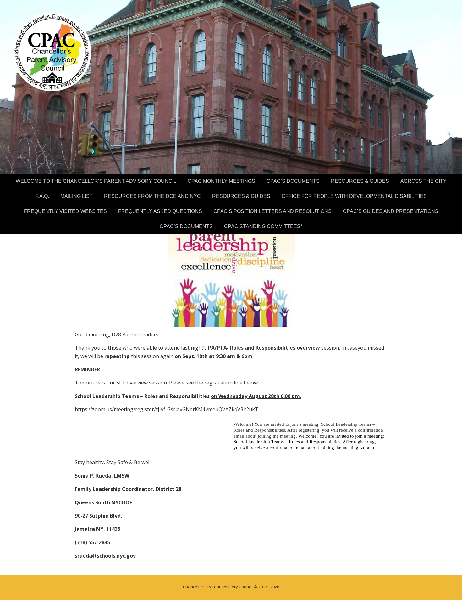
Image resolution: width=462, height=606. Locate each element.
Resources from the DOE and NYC (152, 196)
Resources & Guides (360, 181)
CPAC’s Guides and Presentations (390, 211)
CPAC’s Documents (293, 181)
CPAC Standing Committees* (263, 226)
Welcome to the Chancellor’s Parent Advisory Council (96, 181)
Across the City (423, 181)
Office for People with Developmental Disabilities (354, 196)
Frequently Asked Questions (160, 211)
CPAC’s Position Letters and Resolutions (272, 211)
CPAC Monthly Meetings (221, 181)
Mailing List (76, 196)
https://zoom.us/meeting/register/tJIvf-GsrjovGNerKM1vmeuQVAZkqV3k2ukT (166, 409)
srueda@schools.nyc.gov (105, 555)
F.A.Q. (42, 196)
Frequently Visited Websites (65, 211)
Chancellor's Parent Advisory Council (218, 587)
